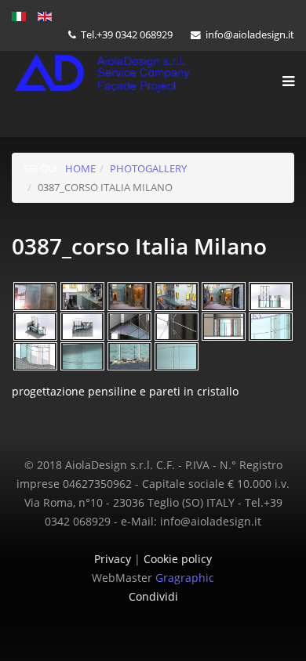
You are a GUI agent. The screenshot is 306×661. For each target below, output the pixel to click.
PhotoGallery (148, 168)
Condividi (153, 596)
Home (80, 168)
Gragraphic (184, 577)
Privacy (114, 558)
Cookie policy (178, 558)
